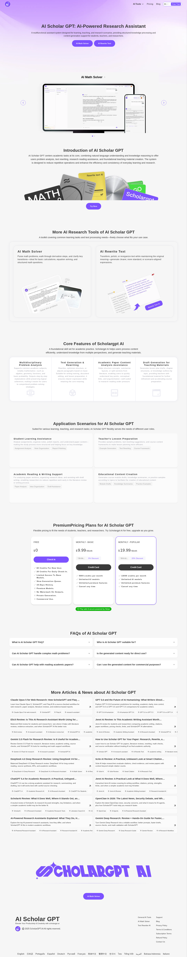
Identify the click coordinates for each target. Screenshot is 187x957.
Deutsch (61, 954)
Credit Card (93, 567)
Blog (158, 4)
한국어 (112, 954)
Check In (51, 559)
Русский (71, 954)
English (20, 954)
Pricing (150, 4)
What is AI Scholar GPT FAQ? (28, 642)
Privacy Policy (161, 925)
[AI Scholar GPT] (7, 4)
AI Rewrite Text (104, 43)
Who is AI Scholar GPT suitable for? (116, 642)
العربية (138, 954)
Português (40, 954)
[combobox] (166, 4)
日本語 (30, 954)
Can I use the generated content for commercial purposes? (129, 664)
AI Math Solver (82, 43)
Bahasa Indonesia (152, 954)
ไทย (120, 954)
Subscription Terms (163, 934)
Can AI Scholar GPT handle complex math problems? (41, 653)
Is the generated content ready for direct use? (122, 653)
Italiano (166, 954)
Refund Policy (161, 938)
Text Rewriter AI (144, 925)
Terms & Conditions (164, 929)
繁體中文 (103, 954)
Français (81, 954)
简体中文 (92, 954)
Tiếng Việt (128, 954)
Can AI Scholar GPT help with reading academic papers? (43, 664)
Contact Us (160, 942)
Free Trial (176, 4)
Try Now (93, 206)
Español (51, 954)
